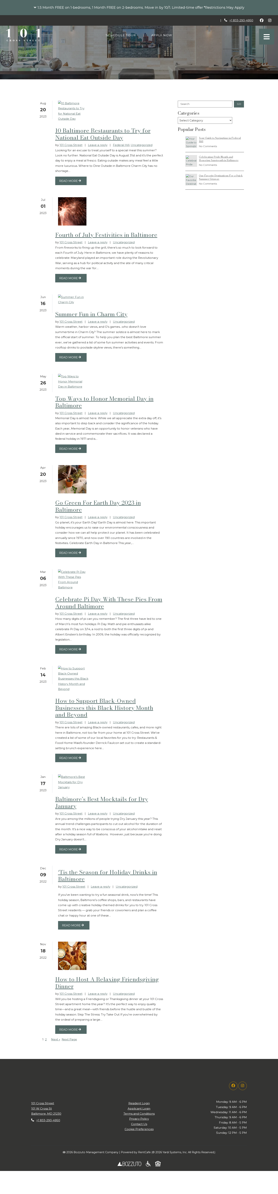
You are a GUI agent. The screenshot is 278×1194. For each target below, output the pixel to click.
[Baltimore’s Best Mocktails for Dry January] (73, 782)
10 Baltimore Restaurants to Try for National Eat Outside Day (103, 134)
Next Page (69, 1039)
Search (184, 103)
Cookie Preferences (139, 1129)
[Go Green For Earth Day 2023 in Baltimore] (72, 479)
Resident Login (139, 1103)
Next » (55, 1039)
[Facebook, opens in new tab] (261, 20)
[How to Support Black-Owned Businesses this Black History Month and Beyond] (73, 679)
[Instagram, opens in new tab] (269, 20)
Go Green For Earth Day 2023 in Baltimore (98, 506)
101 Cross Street (71, 145)
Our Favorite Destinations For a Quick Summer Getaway (221, 177)
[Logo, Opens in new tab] (129, 1163)
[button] (139, 7)
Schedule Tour (123, 35)
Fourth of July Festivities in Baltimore (106, 234)
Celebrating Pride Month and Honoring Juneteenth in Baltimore (218, 158)
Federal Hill (121, 145)
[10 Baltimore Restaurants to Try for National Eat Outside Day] (73, 111)
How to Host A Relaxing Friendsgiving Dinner (107, 983)
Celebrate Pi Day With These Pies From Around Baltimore (108, 603)
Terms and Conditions (139, 1113)
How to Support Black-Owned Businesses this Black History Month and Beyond (104, 707)
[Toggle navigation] (266, 37)
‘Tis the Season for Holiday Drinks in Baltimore (107, 876)
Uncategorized (141, 145)
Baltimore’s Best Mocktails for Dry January (101, 802)
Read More (68, 181)
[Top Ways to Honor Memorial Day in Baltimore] (73, 381)
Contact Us (139, 1124)
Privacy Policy (139, 1119)
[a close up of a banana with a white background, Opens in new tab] (158, 1164)
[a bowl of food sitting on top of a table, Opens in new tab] (148, 1164)
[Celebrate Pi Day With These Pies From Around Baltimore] (73, 579)
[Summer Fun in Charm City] (73, 299)
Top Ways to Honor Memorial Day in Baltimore (104, 402)
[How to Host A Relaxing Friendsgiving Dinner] (72, 956)
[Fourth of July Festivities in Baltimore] (72, 211)
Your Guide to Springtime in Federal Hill (220, 139)
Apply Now (163, 35)
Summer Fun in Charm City (91, 314)
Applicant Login (139, 1108)
